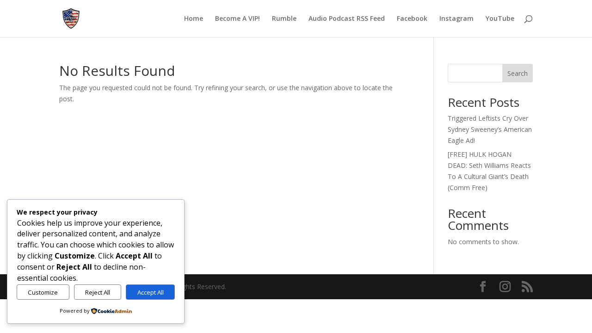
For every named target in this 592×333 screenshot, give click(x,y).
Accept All (150, 292)
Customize (43, 292)
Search (517, 73)
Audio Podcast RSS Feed (346, 19)
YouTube (500, 19)
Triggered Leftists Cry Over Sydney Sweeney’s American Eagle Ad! (490, 129)
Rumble (284, 19)
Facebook (412, 19)
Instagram (456, 19)
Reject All (97, 292)
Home (193, 19)
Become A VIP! (237, 19)
